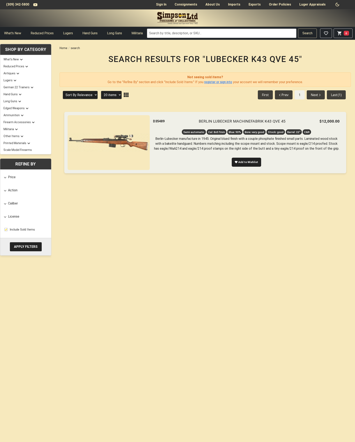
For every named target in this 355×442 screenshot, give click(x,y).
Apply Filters (26, 246)
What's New (12, 33)
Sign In (161, 4)
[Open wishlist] (326, 33)
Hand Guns (90, 33)
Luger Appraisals (312, 4)
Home (63, 48)
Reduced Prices (42, 33)
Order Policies (280, 4)
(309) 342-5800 (17, 4)
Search (307, 33)
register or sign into (218, 82)
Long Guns (114, 33)
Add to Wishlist (248, 162)
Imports (234, 4)
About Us (212, 4)
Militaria (137, 33)
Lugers (68, 33)
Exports (255, 4)
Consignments (186, 4)
